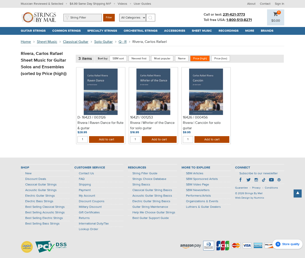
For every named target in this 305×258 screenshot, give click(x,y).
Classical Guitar (75, 42)
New (28, 173)
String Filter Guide (144, 173)
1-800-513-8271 (239, 20)
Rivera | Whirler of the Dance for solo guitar (152, 125)
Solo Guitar (103, 42)
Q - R (123, 42)
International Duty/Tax (94, 223)
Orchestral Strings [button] (142, 30)
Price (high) (200, 58)
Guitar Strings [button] (35, 30)
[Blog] (279, 180)
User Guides (142, 3)
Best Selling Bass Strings (42, 223)
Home (26, 42)
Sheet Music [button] (203, 30)
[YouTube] (271, 180)
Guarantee (241, 188)
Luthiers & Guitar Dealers (203, 206)
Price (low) (220, 58)
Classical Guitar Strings (41, 184)
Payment (85, 190)
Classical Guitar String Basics (152, 190)
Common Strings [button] (68, 30)
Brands (267, 30)
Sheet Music (47, 42)
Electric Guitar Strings (40, 195)
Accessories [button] (176, 30)
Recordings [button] (230, 30)
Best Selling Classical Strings (45, 206)
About (251, 3)
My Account (87, 195)
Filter (109, 17)
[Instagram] (256, 180)
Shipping (85, 184)
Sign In (279, 3)
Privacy (256, 188)
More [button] (251, 30)
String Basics (141, 184)
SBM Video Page (197, 184)
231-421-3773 (234, 15)
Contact (265, 3)
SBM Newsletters (198, 190)
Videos (122, 3)
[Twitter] (248, 180)
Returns (84, 218)
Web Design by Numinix (249, 198)
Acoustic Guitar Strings (41, 190)
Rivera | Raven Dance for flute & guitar (100, 125)
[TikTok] (263, 180)
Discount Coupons (91, 201)
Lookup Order (88, 229)
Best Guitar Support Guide (150, 218)
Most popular (162, 58)
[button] (275, 20)
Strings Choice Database (149, 179)
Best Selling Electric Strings (44, 218)
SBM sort (118, 58)
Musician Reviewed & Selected (42, 3)
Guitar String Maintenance (150, 206)
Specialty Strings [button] (103, 30)
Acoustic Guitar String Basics (152, 195)
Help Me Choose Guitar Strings (153, 212)
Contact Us (86, 173)
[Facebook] (241, 180)
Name (182, 58)
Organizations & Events (202, 201)
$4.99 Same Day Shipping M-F (90, 3)
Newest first (139, 58)
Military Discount (90, 206)
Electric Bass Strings (39, 201)
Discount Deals (35, 179)
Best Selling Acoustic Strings (45, 212)
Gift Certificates (89, 212)
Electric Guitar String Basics (151, 201)
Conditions (271, 188)
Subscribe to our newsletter (258, 173)
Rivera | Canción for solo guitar (202, 125)
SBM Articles (194, 173)
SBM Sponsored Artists (202, 179)
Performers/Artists (198, 195)
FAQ (82, 179)
